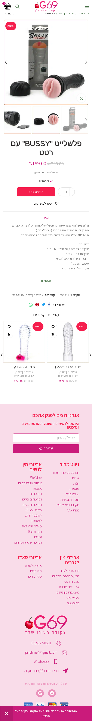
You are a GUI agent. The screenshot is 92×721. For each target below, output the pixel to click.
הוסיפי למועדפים (44, 203)
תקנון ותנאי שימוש (67, 504)
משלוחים (46, 281)
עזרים (38, 537)
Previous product (14, 13)
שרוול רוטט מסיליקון (24, 367)
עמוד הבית (83, 13)
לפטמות (36, 520)
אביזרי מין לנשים (32, 467)
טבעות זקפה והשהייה (65, 576)
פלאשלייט (49, 13)
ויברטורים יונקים (32, 499)
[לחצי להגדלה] (81, 98)
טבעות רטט (71, 581)
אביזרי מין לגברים (69, 560)
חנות (76, 483)
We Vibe (36, 477)
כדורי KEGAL (33, 510)
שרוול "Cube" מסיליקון (68, 367)
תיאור (46, 217)
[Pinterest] (37, 304)
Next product (5, 13)
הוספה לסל (36, 192)
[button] (53, 334)
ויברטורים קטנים (32, 504)
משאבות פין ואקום (67, 592)
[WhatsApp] (31, 304)
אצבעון (37, 488)
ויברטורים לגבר (69, 570)
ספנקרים (36, 571)
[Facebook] (49, 304)
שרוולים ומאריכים (68, 376)
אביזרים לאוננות (69, 586)
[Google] (40, 693)
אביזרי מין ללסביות (30, 483)
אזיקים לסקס (33, 565)
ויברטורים (36, 493)
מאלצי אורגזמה (32, 526)
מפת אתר (73, 510)
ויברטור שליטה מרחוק (28, 542)
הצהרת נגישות (70, 499)
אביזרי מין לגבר (66, 13)
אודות (75, 477)
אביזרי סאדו (30, 557)
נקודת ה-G (35, 531)
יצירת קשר (72, 494)
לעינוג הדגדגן (33, 515)
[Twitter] (43, 304)
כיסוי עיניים (35, 576)
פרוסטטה (73, 603)
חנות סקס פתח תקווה (65, 472)
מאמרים (74, 488)
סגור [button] (6, 713)
